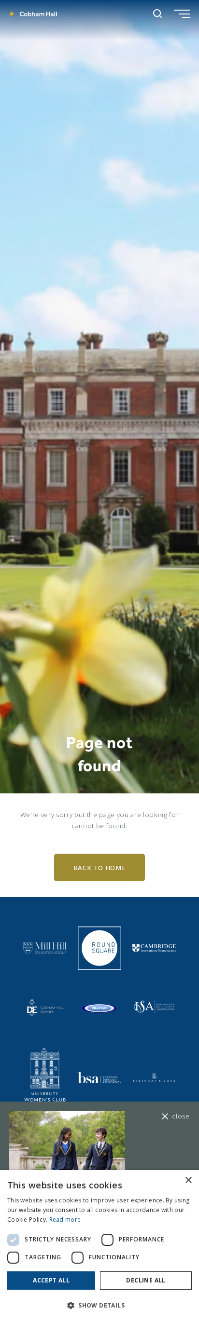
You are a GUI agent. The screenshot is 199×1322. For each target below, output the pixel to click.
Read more (65, 1219)
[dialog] (99, 1246)
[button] (99, 1305)
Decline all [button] (145, 1280)
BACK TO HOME (99, 867)
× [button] (188, 1180)
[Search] (157, 13)
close (180, 1116)
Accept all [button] (51, 1280)
